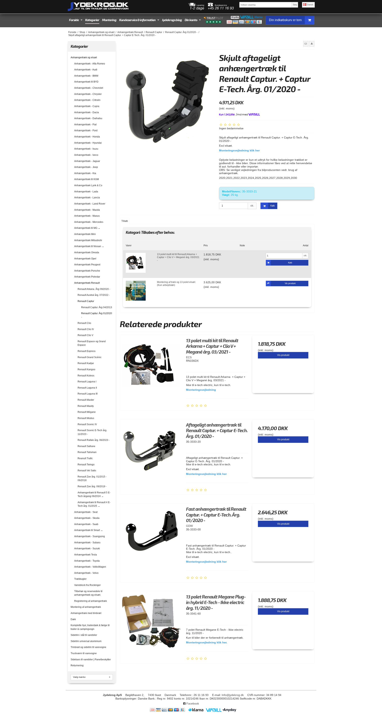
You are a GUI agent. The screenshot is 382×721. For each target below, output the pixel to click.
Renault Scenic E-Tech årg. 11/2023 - (92, 432)
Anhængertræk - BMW (86, 75)
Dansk (309, 4)
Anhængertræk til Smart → (88, 530)
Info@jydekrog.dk (233, 695)
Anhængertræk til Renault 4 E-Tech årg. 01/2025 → (94, 504)
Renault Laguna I (87, 381)
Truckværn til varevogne (84, 653)
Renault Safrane (86, 446)
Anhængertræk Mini (85, 234)
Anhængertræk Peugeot (87, 264)
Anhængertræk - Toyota (87, 560)
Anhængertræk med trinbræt (86, 613)
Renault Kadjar (86, 363)
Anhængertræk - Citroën (87, 100)
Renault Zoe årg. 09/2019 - (92, 486)
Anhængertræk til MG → (87, 228)
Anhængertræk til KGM (86, 179)
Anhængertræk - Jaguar (87, 161)
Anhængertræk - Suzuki (87, 548)
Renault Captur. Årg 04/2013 (96, 307)
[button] (305, 44)
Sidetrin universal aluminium (86, 641)
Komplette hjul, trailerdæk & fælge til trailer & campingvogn (90, 627)
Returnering (77, 665)
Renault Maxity (86, 406)
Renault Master (86, 399)
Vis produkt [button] (290, 283)
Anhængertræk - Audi (85, 69)
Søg (295, 4)
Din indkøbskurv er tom (285, 20)
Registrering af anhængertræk (90, 601)
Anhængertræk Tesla (85, 554)
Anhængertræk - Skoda (86, 518)
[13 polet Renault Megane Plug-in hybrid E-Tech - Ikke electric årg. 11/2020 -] (151, 622)
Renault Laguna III (87, 393)
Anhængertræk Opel (85, 258)
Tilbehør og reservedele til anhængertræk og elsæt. (88, 593)
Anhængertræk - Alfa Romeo (89, 63)
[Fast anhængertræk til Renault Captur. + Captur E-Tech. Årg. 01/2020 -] (151, 534)
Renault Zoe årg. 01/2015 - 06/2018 (92, 478)
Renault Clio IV (86, 329)
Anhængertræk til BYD (86, 81)
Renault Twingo (86, 464)
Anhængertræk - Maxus (87, 215)
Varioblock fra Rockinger (87, 585)
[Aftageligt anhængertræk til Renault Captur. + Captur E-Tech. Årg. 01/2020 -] (151, 450)
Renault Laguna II (87, 387)
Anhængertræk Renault (87, 283)
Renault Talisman (87, 452)
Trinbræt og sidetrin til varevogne (88, 647)
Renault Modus (86, 418)
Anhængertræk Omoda (86, 252)
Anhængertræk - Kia (85, 173)
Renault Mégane (87, 412)
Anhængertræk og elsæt (84, 57)
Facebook (192, 703)
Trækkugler (80, 579)
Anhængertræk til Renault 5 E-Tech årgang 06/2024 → (94, 494)
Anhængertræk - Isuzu (86, 148)
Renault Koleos (86, 375)
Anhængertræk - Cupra (86, 106)
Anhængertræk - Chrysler (88, 94)
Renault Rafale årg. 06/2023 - (94, 440)
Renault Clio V (85, 335)
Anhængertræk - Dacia (86, 112)
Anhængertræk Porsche (87, 270)
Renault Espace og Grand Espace (92, 343)
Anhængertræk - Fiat (85, 124)
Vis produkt (283, 355)
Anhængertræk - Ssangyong (89, 536)
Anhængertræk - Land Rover (89, 203)
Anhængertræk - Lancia (87, 197)
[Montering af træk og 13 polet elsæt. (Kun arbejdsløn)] (136, 291)
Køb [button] (272, 205)
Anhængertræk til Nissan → (89, 246)
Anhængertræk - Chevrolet (88, 88)
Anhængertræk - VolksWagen (90, 566)
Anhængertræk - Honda (87, 136)
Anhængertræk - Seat (85, 512)
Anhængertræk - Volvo (86, 573)
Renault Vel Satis (87, 470)
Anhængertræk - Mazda (87, 210)
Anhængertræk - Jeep (86, 167)
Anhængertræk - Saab (86, 524)
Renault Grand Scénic (89, 357)
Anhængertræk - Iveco (86, 155)
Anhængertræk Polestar (87, 276)
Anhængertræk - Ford (85, 130)
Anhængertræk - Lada (86, 191)
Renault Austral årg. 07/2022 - (94, 295)
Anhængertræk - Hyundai (88, 142)
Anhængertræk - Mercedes (88, 222)
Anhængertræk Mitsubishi (88, 240)
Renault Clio (84, 323)
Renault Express (87, 351)
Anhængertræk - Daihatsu (88, 118)
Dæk (73, 619)
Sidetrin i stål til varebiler (84, 635)
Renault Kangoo (86, 369)
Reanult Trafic (85, 458)
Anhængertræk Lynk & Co (88, 185)
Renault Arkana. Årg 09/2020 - (94, 289)
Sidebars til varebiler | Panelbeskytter (91, 659)
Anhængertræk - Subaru (87, 542)
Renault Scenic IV (87, 424)
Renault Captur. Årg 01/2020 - (96, 315)
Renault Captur (86, 301)
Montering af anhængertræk (86, 607)
